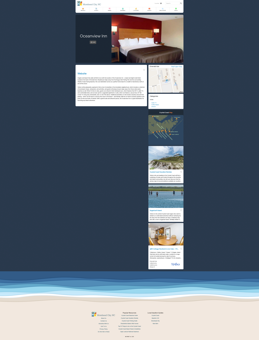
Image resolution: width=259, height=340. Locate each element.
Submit (129, 191)
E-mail (116, 183)
